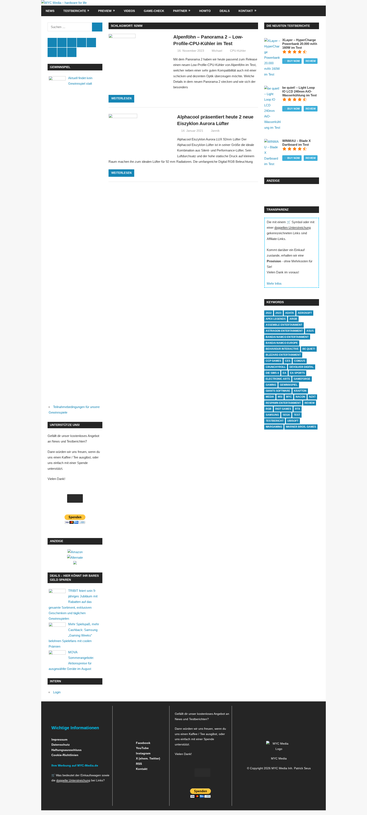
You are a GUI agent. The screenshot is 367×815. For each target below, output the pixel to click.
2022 (269, 312)
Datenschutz (60, 744)
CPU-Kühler (238, 50)
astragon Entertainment (284, 330)
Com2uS (299, 360)
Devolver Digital (301, 366)
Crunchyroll (276, 366)
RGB (268, 408)
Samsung (272, 414)
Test (297, 414)
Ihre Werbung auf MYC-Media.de (74, 765)
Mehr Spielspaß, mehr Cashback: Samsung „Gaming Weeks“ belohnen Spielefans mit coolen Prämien (74, 635)
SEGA (286, 414)
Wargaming (274, 426)
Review (311, 61)
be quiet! (308, 348)
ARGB (293, 318)
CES (287, 360)
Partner (180, 11)
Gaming (271, 384)
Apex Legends (276, 318)
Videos (129, 11)
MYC (289, 396)
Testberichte (74, 11)
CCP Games (273, 360)
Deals (225, 11)
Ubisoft (292, 420)
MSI (280, 396)
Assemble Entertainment (284, 324)
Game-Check (154, 11)
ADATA (289, 312)
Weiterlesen (121, 98)
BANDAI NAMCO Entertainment (287, 336)
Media (270, 396)
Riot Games (283, 408)
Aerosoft (305, 312)
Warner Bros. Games (301, 426)
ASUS (310, 330)
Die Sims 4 (272, 372)
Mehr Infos (274, 283)
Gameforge (302, 378)
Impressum (59, 739)
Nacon (300, 396)
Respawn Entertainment (283, 402)
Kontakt (246, 11)
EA (284, 372)
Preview (105, 11)
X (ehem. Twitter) (147, 758)
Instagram (142, 753)
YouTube (142, 748)
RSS (138, 763)
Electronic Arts (278, 378)
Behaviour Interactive (282, 348)
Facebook (142, 743)
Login (57, 692)
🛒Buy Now (292, 61)
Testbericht (275, 420)
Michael (217, 50)
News (50, 11)
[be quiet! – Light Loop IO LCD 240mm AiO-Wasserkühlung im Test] (272, 127)
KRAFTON (300, 390)
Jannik (215, 130)
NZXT (312, 396)
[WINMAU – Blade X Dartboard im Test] (272, 164)
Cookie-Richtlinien (64, 755)
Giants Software (278, 390)
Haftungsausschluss (66, 750)
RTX (297, 408)
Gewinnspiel (289, 384)
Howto (205, 11)
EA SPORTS (297, 372)
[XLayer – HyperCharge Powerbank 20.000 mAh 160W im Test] (272, 74)
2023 (278, 312)
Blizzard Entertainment (283, 354)
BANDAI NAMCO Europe (282, 342)
